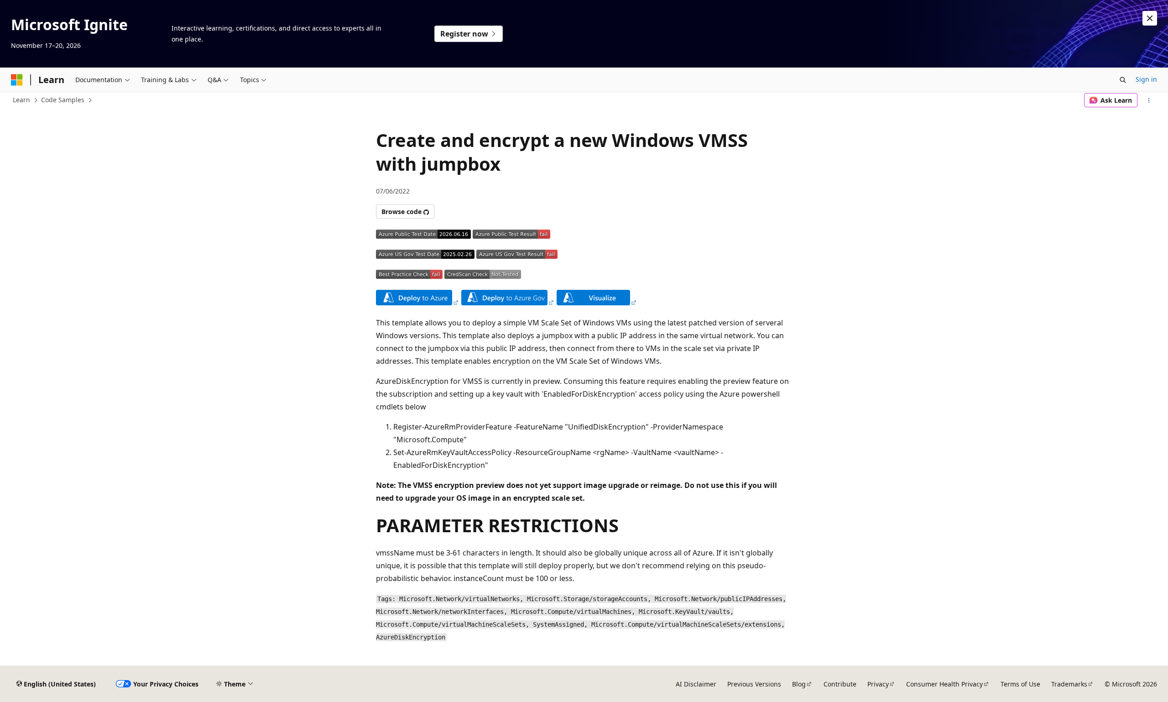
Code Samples (62, 99)
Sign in (1146, 79)
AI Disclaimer (696, 684)
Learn (21, 99)
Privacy (878, 684)
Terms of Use (1020, 684)
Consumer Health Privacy (944, 684)
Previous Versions (754, 684)
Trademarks (1069, 684)
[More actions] (1149, 100)
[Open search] (1123, 80)
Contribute (840, 684)
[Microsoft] (17, 80)
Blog (799, 684)
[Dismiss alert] (1149, 18)
